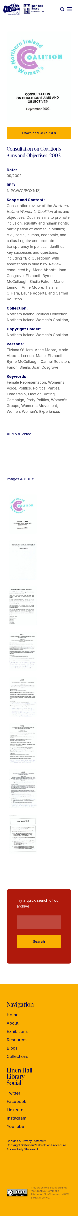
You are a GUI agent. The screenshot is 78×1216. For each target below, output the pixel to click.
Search (39, 941)
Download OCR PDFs (39, 133)
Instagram (16, 1118)
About (13, 1023)
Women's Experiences (41, 411)
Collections (17, 1056)
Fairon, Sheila (18, 367)
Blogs (12, 1048)
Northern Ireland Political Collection (37, 314)
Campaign (15, 400)
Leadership (16, 394)
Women (13, 411)
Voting (49, 394)
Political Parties (46, 388)
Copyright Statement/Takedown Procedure (36, 1145)
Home (13, 1014)
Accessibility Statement (22, 1149)
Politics (24, 388)
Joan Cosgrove (45, 367)
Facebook (16, 1101)
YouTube (15, 1126)
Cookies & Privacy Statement (26, 1141)
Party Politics (37, 400)
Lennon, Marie (33, 355)
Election (35, 394)
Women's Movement (39, 405)
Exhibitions (17, 1031)
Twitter (13, 1093)
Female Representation (26, 382)
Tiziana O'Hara (20, 350)
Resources (17, 1039)
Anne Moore (45, 350)
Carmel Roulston (55, 361)
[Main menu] (70, 9)
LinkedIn (15, 1109)
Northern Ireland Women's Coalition (37, 320)
